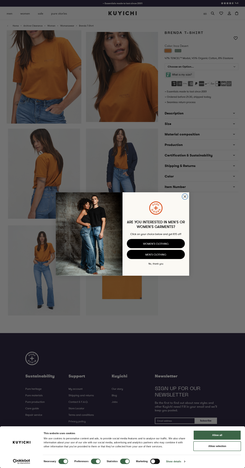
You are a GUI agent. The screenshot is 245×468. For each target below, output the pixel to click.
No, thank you (155, 263)
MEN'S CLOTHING (155, 254)
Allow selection (217, 446)
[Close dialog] (185, 196)
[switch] (95, 461)
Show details (173, 461)
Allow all (217, 435)
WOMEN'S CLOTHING (156, 243)
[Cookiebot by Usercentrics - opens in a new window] (21, 461)
